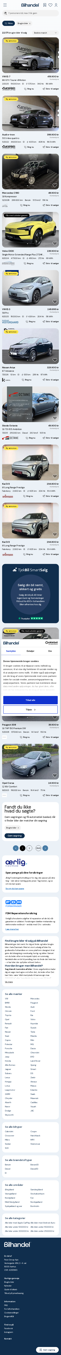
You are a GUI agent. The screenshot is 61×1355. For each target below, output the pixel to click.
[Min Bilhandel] (56, 5)
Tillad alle (30, 700)
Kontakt (8, 1338)
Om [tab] (50, 651)
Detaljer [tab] (30, 651)
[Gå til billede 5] (33, 69)
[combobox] (45, 32)
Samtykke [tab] (11, 651)
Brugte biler (9, 1282)
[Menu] (5, 5)
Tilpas (29, 709)
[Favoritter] (50, 5)
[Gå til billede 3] (30, 69)
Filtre (10, 23)
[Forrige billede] (5, 55)
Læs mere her (12, 929)
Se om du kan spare (15, 888)
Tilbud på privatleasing (14, 1293)
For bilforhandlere (11, 1309)
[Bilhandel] (30, 5)
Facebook (8, 1328)
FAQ (6, 1305)
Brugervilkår (9, 1316)
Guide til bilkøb (10, 1289)
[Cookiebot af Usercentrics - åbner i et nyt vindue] (45, 643)
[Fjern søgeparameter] (30, 23)
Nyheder (7, 1285)
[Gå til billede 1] (27, 69)
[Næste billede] (55, 55)
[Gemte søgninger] (45, 5)
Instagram (8, 1332)
